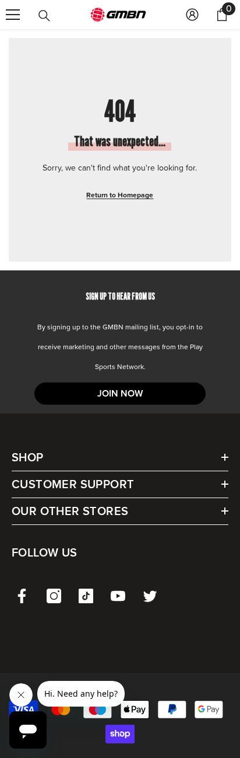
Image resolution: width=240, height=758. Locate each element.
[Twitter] (150, 596)
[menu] (13, 15)
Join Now (120, 393)
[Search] (44, 16)
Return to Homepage (119, 195)
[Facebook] (22, 596)
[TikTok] (86, 596)
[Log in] (192, 14)
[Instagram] (54, 596)
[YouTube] (118, 596)
